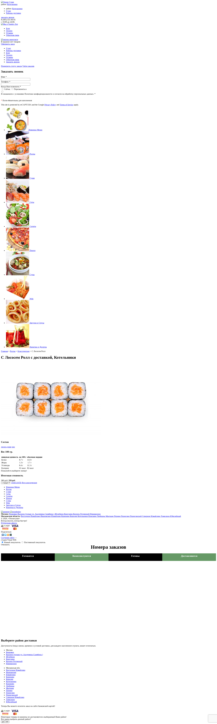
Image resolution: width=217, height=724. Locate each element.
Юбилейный (175, 516)
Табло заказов (28, 66)
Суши (8, 492)
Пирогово (125, 516)
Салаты (9, 496)
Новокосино (95, 514)
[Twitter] (5, 534)
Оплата (9, 31)
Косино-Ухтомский (81, 514)
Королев (74, 516)
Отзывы (9, 33)
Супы (8, 501)
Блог (8, 28)
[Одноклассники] (8, 534)
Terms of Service (66, 105)
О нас (8, 11)
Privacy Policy (50, 105)
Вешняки (13, 514)
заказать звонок (7, 17)
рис (13, 447)
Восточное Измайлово (31, 516)
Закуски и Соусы (13, 505)
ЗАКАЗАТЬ (16, 483)
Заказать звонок (13, 62)
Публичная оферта (9, 523)
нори (9, 447)
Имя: (4, 77)
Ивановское (46, 516)
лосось (4, 447)
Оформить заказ (8, 44)
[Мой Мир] (10, 534)
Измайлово (56, 516)
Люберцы (101, 516)
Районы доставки (13, 13)
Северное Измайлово (151, 516)
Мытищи (110, 516)
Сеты (8, 494)
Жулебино (59, 514)
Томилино (165, 516)
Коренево (65, 516)
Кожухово (68, 514)
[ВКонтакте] (3, 534)
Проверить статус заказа (11, 66)
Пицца (9, 498)
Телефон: (5, 82)
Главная (4, 351)
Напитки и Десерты (14, 507)
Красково (92, 516)
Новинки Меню (13, 487)
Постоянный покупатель (34, 542)
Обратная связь (12, 35)
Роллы (12, 351)
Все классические (29, 483)
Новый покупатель (12, 542)
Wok (8, 503)
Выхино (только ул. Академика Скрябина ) (36, 514)
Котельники (12, 4)
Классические (24, 351)
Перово (117, 516)
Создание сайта (7, 538)
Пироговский (136, 516)
